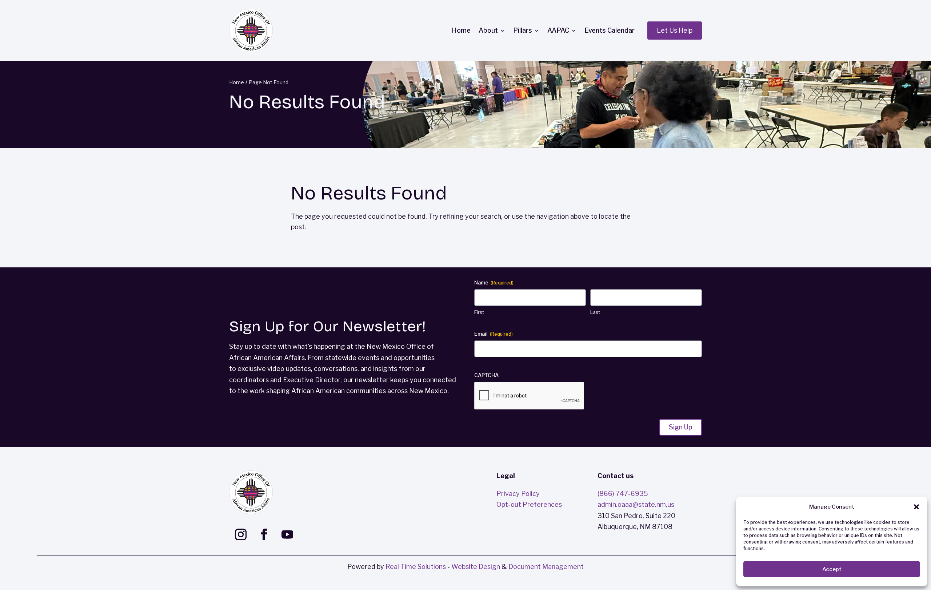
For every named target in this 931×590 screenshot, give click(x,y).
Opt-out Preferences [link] (529, 504)
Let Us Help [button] (674, 30)
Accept (832, 569)
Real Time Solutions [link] (415, 566)
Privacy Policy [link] (518, 493)
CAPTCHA (486, 375)
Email (493, 334)
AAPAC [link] (558, 30)
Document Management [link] (546, 566)
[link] (251, 30)
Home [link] (461, 30)
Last (595, 312)
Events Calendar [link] (609, 30)
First (479, 312)
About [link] (488, 30)
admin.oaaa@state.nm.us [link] (636, 504)
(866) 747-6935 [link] (623, 493)
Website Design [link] (475, 566)
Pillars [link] (522, 30)
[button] (916, 506)
